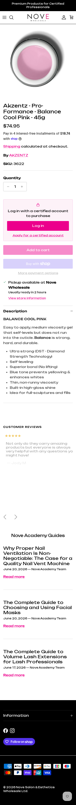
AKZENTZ (18, 155)
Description (15, 311)
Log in (38, 226)
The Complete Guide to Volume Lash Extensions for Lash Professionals (35, 657)
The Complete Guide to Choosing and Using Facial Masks (37, 607)
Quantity (12, 178)
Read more (14, 577)
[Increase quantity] (23, 186)
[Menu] (4, 17)
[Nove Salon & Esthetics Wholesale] (38, 17)
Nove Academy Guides (38, 535)
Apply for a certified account (38, 235)
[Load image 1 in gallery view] (35, 62)
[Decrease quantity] (7, 186)
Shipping (11, 146)
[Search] (13, 17)
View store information (27, 298)
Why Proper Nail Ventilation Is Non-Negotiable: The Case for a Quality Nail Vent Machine (37, 556)
